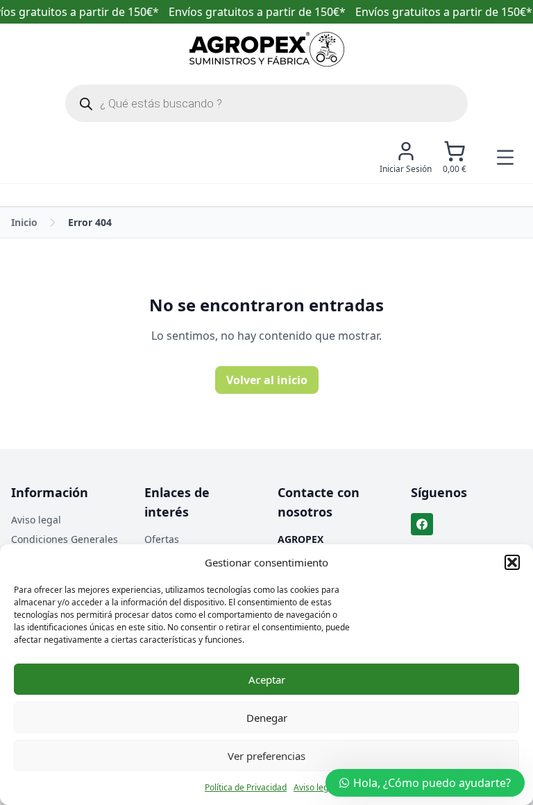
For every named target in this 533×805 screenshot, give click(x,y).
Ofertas (161, 539)
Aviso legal (314, 787)
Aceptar (266, 679)
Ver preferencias (266, 756)
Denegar (266, 718)
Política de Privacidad (246, 787)
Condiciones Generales (64, 539)
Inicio (24, 222)
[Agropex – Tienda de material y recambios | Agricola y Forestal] (266, 49)
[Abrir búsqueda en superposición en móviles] (266, 103)
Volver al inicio (266, 380)
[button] (512, 562)
